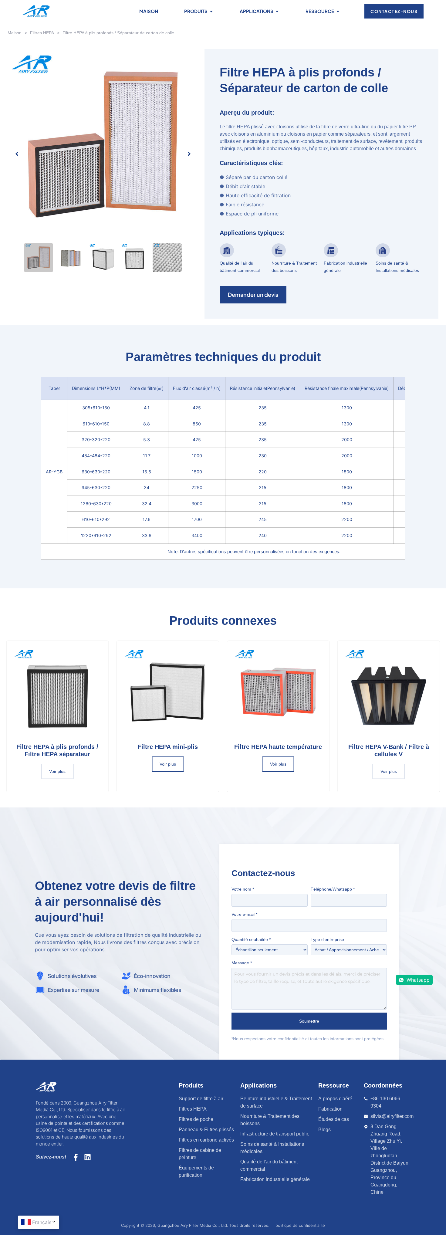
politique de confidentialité (300, 1225)
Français (41, 1222)
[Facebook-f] (75, 1157)
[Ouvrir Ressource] (338, 11)
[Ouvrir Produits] (211, 11)
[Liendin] (87, 1157)
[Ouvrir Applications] (277, 11)
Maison (15, 32)
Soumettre (309, 1021)
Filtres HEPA (42, 32)
